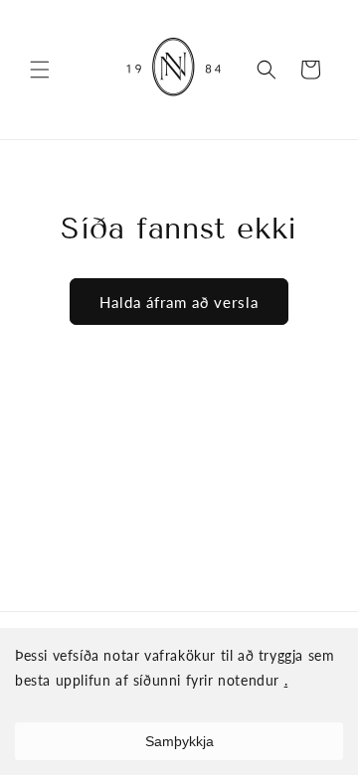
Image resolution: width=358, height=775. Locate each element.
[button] (40, 69)
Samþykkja (179, 741)
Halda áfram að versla (179, 302)
